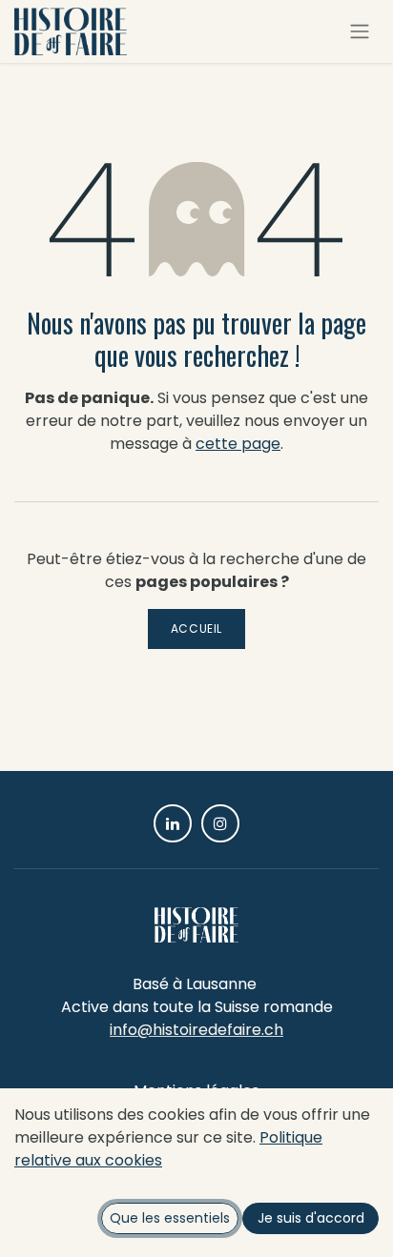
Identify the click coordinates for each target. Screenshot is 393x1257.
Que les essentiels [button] (170, 1217)
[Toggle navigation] (360, 31)
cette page (238, 444)
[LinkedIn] (173, 823)
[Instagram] (220, 823)
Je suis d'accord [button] (311, 1217)
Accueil (196, 628)
